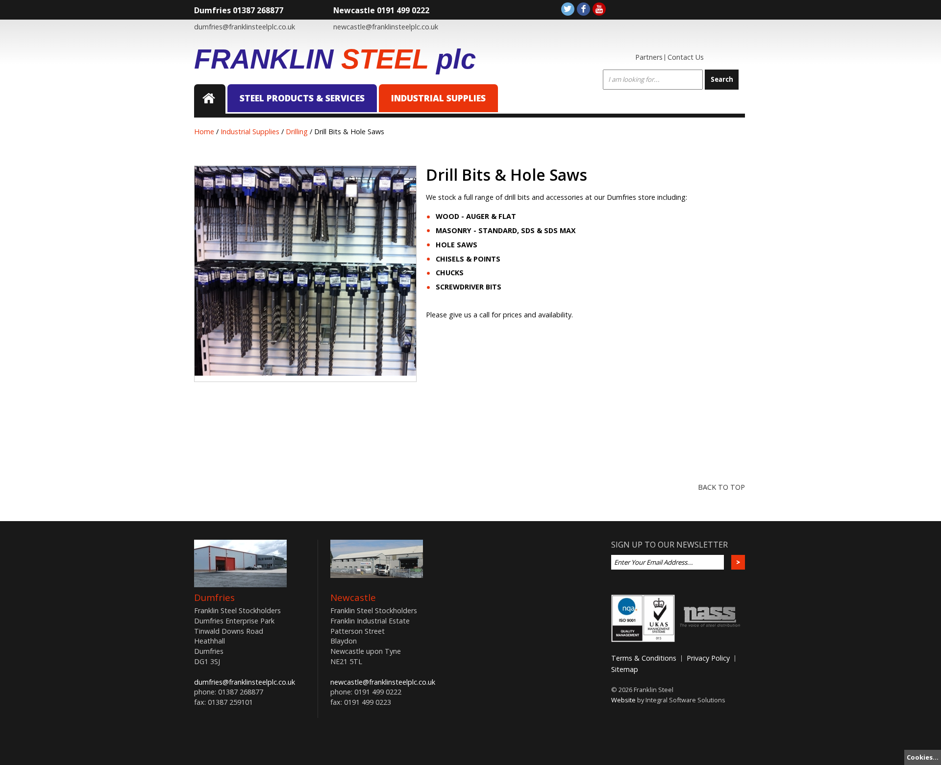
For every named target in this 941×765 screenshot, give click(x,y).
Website (623, 699)
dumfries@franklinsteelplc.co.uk (244, 26)
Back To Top (721, 487)
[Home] (210, 99)
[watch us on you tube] (599, 9)
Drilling (297, 131)
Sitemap (624, 669)
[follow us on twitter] (567, 9)
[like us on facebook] (583, 9)
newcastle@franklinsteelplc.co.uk (385, 26)
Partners (649, 57)
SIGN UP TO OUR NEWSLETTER (669, 544)
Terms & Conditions (643, 658)
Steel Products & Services (302, 98)
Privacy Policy (708, 658)
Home (204, 131)
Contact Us (686, 57)
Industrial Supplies (438, 98)
